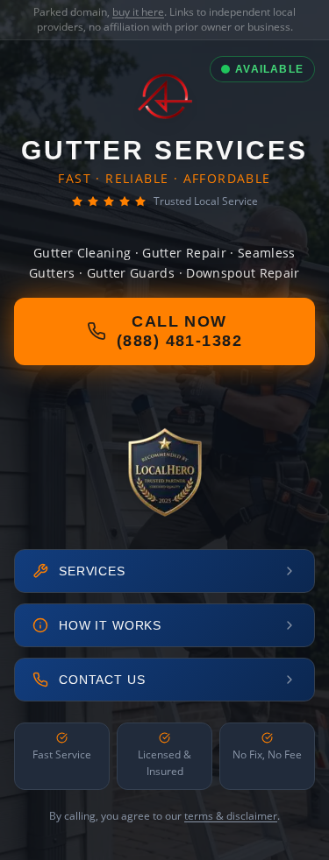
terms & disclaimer (230, 815)
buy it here (138, 11)
